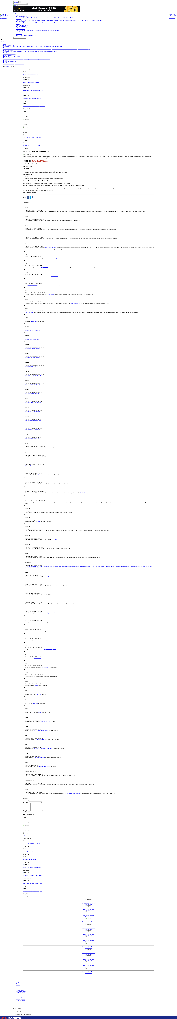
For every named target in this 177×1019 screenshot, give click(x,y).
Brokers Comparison (20, 27)
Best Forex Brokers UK (21, 20)
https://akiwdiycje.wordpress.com (32, 366)
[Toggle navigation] (19, 2)
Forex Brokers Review (21, 26)
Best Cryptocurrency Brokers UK (55, 30)
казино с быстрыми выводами (83, 566)
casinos (34, 456)
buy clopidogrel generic (40, 739)
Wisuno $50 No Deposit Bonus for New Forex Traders (32, 145)
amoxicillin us (48, 576)
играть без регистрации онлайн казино (118, 566)
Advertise (18, 985)
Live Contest (25, 25)
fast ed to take (45, 667)
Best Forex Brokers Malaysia (44, 20)
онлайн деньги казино (34, 567)
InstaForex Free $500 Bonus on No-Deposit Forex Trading (32, 883)
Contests (17, 24)
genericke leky (54, 258)
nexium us (55, 539)
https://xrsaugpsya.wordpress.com (32, 411)
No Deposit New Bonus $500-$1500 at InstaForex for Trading (33, 843)
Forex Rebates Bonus (43, 22)
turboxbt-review (28, 27)
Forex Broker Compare (21, 991)
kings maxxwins (44, 267)
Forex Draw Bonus (53, 22)
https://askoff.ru (28, 465)
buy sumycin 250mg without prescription (43, 748)
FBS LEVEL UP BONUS (68, 17)
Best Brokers (18, 19)
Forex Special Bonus (34, 22)
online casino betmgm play (42, 447)
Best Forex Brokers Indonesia (57, 20)
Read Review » (88, 904)
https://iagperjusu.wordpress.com (32, 429)
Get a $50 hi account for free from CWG (29, 859)
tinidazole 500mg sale (45, 721)
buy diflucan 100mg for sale (50, 649)
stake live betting (54, 276)
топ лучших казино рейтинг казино (33, 566)
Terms (17, 983)
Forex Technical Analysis (21, 35)
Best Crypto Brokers (20, 29)
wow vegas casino (29, 312)
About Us (18, 982)
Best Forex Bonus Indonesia (63, 22)
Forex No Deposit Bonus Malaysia (54, 17)
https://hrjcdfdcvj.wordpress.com (32, 339)
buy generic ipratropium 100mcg (41, 730)
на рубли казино (132, 566)
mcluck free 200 (34, 321)
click (39, 521)
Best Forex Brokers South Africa (82, 20)
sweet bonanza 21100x (75, 303)
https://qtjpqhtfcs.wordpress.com (32, 438)
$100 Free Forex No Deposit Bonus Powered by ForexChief (33, 875)
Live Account (92, 903)
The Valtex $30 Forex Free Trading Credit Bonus (31, 82)
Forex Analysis (19, 34)
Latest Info (18, 31)
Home (17, 15)
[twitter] (30, 197)
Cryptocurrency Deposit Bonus (22, 22)
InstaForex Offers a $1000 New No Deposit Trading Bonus (32, 891)
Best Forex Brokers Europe (96, 20)
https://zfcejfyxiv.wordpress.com (32, 384)
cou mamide (38, 694)
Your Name (26, 800)
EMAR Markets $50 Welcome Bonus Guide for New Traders (33, 90)
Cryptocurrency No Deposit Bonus (23, 17)
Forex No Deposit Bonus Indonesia (39, 17)
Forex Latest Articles (31, 35)
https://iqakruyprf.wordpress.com (32, 357)
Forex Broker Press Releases (22, 32)
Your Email (25, 802)
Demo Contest (19, 25)
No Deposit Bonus (20, 997)
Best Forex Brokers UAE (32, 20)
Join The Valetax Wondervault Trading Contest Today (32, 98)
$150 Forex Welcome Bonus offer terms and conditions (32, 129)
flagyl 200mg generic (44, 766)
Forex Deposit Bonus (20, 21)
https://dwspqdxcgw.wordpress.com (33, 420)
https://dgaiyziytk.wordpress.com (32, 348)
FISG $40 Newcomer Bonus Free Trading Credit (31, 74)
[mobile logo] (15, 2)
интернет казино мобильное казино (67, 566)
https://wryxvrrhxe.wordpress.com (32, 330)
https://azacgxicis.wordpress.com (32, 393)
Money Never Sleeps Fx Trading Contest (29, 851)
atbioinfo (40, 712)
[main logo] (15, 5)
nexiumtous (35, 703)
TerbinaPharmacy (84, 492)
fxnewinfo (7, 66)
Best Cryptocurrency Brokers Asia (39, 30)
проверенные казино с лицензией (50, 566)
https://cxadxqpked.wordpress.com (33, 375)
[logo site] (15, 13)
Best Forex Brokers (20, 992)
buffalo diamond (50, 294)
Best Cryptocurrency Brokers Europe (24, 30)
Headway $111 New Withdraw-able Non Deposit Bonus (32, 867)
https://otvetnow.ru (42, 474)
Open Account (85, 903)
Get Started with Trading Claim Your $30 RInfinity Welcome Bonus (34, 106)
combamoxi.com (37, 658)
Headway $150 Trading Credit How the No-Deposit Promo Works (34, 137)
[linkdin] (32, 197)
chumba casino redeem (32, 285)
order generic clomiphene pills (73, 793)
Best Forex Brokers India (69, 20)
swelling (36, 685)
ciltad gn (39, 631)
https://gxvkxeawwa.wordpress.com (33, 402)
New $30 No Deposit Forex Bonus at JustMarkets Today (32, 835)
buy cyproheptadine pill (40, 757)
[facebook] (28, 197)
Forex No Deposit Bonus (21, 16)
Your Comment (26, 810)
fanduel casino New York (50, 247)
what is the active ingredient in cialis (47, 612)
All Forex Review (20, 990)
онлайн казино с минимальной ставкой (99, 566)
